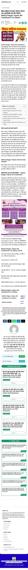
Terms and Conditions (7, 541)
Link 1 (22, 296)
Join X (10, 561)
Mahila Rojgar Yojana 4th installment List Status (14, 123)
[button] (18, 2)
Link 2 (22, 298)
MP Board (5, 529)
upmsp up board (6, 523)
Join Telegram (4, 561)
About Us (5, 534)
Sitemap (17, 561)
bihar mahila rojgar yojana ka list (10, 307)
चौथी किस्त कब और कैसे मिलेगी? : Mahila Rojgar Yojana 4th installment (12, 115)
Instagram (20, 562)
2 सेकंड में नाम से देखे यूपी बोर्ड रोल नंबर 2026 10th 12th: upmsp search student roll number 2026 (13, 481)
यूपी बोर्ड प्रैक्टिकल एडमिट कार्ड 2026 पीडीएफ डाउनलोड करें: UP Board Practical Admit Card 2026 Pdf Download (13, 490)
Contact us (5, 536)
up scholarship (6, 525)
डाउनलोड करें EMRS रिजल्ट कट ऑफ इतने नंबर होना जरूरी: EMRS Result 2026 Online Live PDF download (13, 408)
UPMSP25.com (6, 2)
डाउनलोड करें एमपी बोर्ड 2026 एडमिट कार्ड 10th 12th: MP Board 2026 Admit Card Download (13, 391)
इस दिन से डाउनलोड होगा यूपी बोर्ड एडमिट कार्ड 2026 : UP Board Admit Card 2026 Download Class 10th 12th (13, 465)
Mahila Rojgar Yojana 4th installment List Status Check (14, 119)
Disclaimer (5, 537)
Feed (13, 561)
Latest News (6, 7)
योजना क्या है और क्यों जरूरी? (9, 108)
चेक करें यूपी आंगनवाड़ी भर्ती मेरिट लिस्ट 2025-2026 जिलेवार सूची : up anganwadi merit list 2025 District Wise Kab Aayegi (13, 374)
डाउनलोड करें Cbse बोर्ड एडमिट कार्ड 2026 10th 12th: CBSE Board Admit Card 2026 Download (13, 425)
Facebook (15, 562)
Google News (23, 561)
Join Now (22, 356)
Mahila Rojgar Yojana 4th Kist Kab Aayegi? (12, 111)
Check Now (24, 451)
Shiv (8, 21)
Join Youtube (9, 562)
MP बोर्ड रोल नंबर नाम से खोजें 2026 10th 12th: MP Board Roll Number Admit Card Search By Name (13, 456)
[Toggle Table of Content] (23, 106)
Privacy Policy (6, 539)
